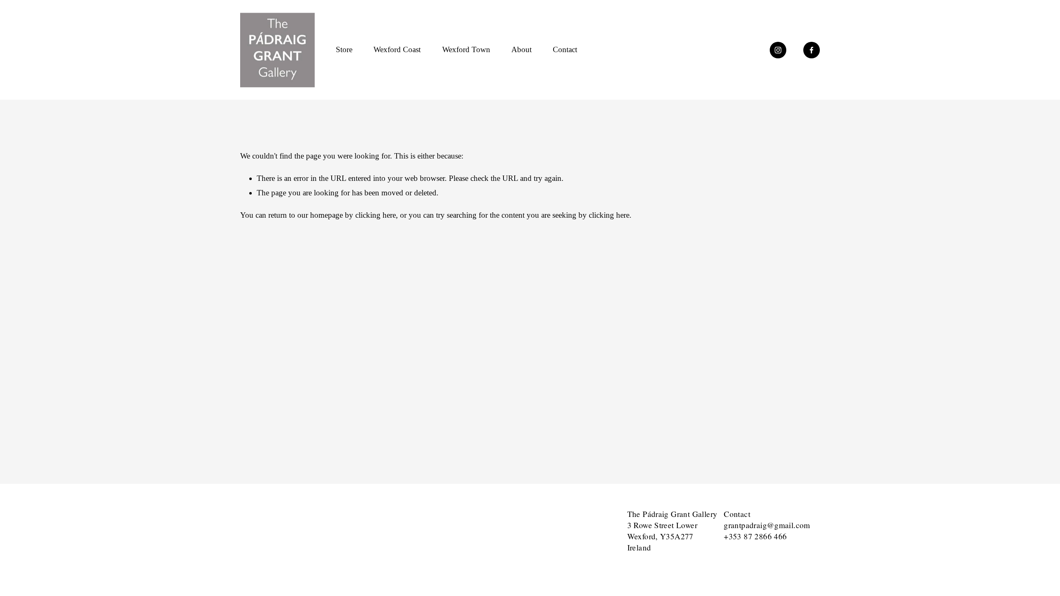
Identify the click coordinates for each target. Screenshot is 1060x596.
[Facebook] (811, 50)
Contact (565, 49)
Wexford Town (466, 49)
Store (344, 49)
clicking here (375, 215)
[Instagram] (778, 50)
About (521, 49)
